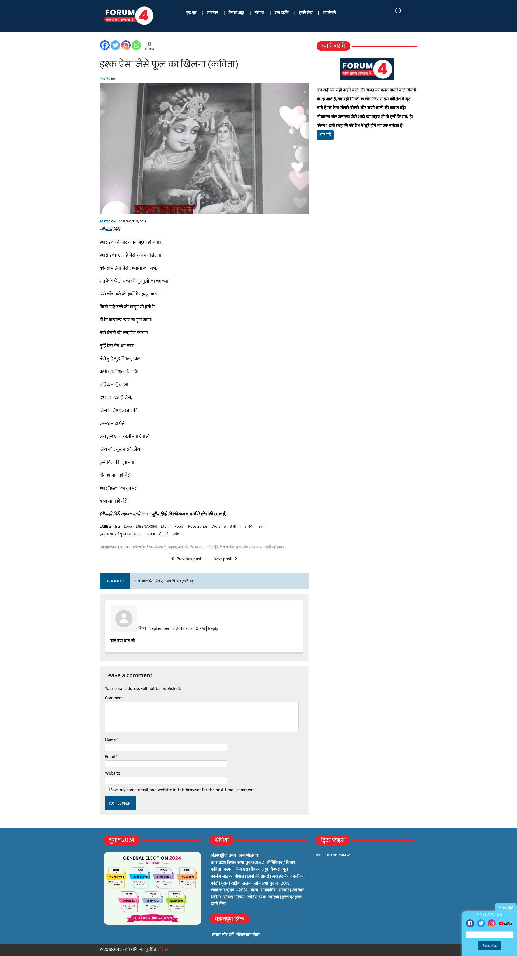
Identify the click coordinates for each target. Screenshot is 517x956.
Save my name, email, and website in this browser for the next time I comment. (182, 790)
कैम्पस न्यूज (279, 869)
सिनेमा (216, 897)
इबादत (249, 526)
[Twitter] (481, 923)
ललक (246, 883)
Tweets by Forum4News (333, 855)
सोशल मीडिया (233, 897)
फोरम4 (162, 949)
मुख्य (224, 883)
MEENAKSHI (146, 526)
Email (110, 757)
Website (112, 773)
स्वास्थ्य (273, 897)
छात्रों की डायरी (258, 876)
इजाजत (235, 526)
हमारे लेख (305, 12)
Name (111, 740)
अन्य (232, 855)
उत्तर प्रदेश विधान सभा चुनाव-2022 (237, 862)
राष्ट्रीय (235, 883)
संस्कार (283, 890)
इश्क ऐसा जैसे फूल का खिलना (121, 534)
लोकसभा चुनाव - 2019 (271, 883)
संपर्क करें (329, 12)
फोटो (214, 883)
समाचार (212, 12)
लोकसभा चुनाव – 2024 (229, 890)
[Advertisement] (367, 207)
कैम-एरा (242, 869)
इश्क (261, 526)
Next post (223, 559)
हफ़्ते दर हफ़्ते (292, 897)
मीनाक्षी (164, 534)
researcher (198, 526)
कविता (150, 534)
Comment (114, 698)
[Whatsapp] (136, 45)
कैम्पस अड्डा (236, 12)
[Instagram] (492, 923)
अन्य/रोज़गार (248, 855)
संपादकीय (268, 890)
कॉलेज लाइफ (221, 876)
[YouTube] (505, 923)
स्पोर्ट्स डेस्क (256, 897)
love (128, 526)
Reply (213, 628)
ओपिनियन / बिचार (281, 862)
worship (219, 526)
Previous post (189, 559)
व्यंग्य (254, 890)
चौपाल (259, 12)
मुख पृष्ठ (191, 12)
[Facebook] (470, 923)
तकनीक (296, 876)
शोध (176, 534)
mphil (165, 526)
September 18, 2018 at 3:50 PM (177, 628)
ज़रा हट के (281, 12)
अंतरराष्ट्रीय (219, 855)
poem (179, 526)
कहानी (229, 869)
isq (117, 526)
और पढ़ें (325, 135)
